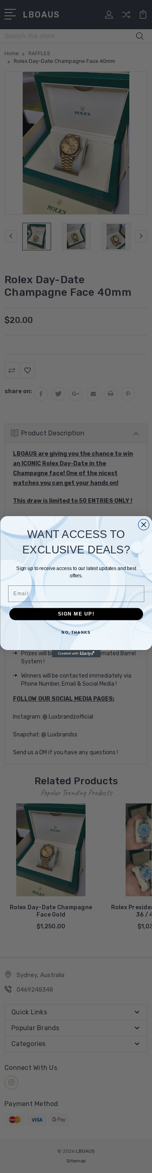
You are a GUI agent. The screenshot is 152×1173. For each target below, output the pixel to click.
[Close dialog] (143, 524)
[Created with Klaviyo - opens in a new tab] (76, 653)
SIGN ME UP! (76, 613)
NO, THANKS (76, 632)
